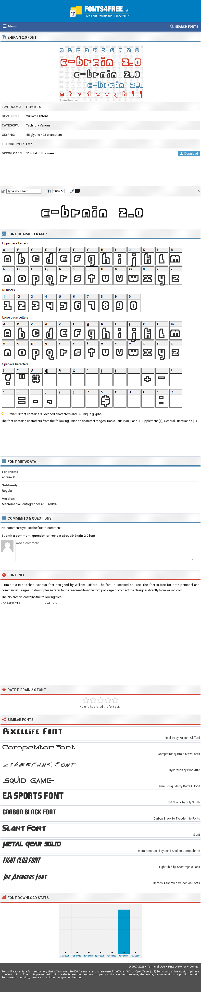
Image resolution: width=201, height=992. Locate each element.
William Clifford (37, 116)
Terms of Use (156, 966)
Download (191, 153)
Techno (31, 125)
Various (45, 125)
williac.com (175, 590)
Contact (194, 966)
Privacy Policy (177, 966)
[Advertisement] (100, 173)
